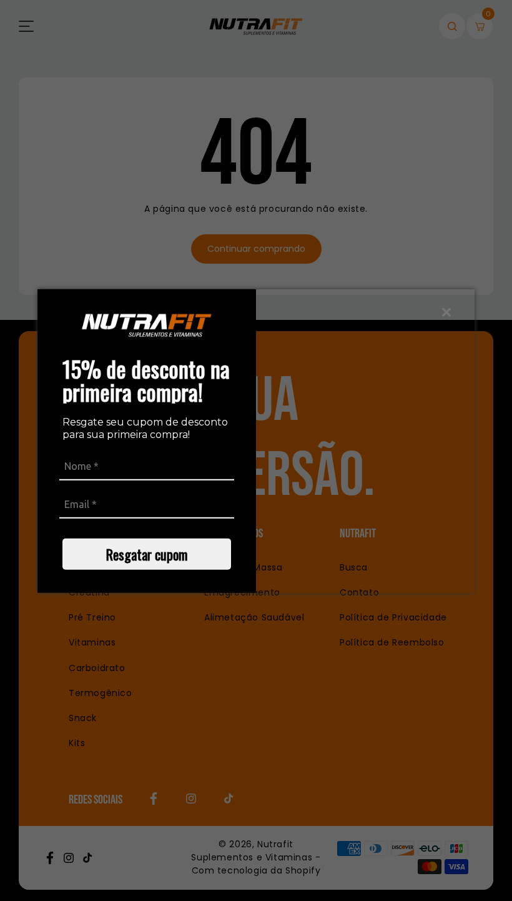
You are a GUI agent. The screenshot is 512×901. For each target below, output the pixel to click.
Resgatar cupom (146, 554)
